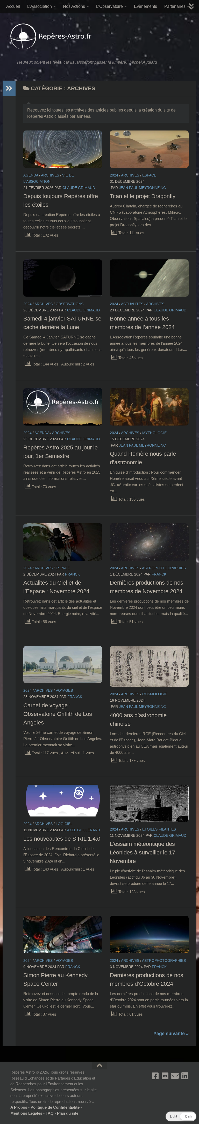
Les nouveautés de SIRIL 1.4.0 (61, 838)
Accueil (13, 6)
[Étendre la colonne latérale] (9, 88)
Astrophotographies (164, 568)
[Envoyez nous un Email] (175, 1076)
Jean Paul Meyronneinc (142, 188)
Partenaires (175, 6)
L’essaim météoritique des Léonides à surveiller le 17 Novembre (142, 852)
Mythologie (154, 433)
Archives (50, 175)
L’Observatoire (109, 6)
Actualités (132, 304)
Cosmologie (154, 694)
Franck (72, 574)
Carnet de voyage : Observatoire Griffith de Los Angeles (57, 714)
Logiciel (64, 824)
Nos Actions (74, 6)
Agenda (30, 175)
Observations (69, 304)
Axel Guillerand (83, 830)
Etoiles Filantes (159, 829)
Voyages (64, 690)
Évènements (145, 6)
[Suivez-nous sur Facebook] (155, 1076)
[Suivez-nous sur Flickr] (165, 1076)
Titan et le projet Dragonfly (142, 196)
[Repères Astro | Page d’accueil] (52, 36)
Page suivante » (171, 1033)
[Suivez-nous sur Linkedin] (185, 1076)
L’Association (39, 6)
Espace (149, 175)
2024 (114, 175)
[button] (181, 1116)
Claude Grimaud (78, 188)
